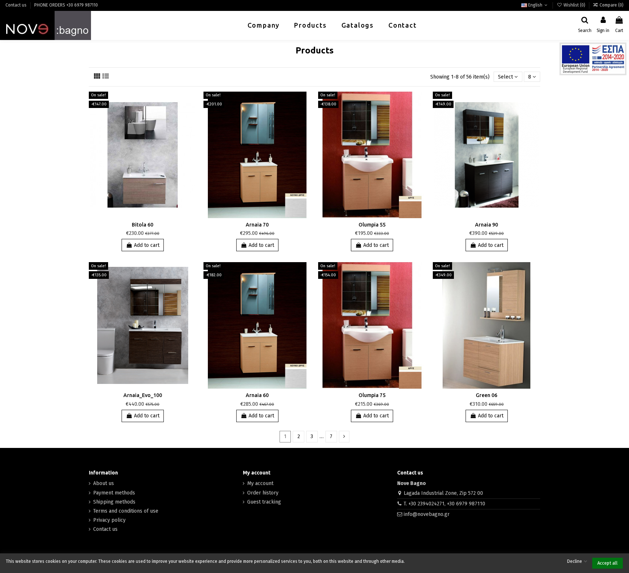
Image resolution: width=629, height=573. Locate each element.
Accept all (607, 563)
